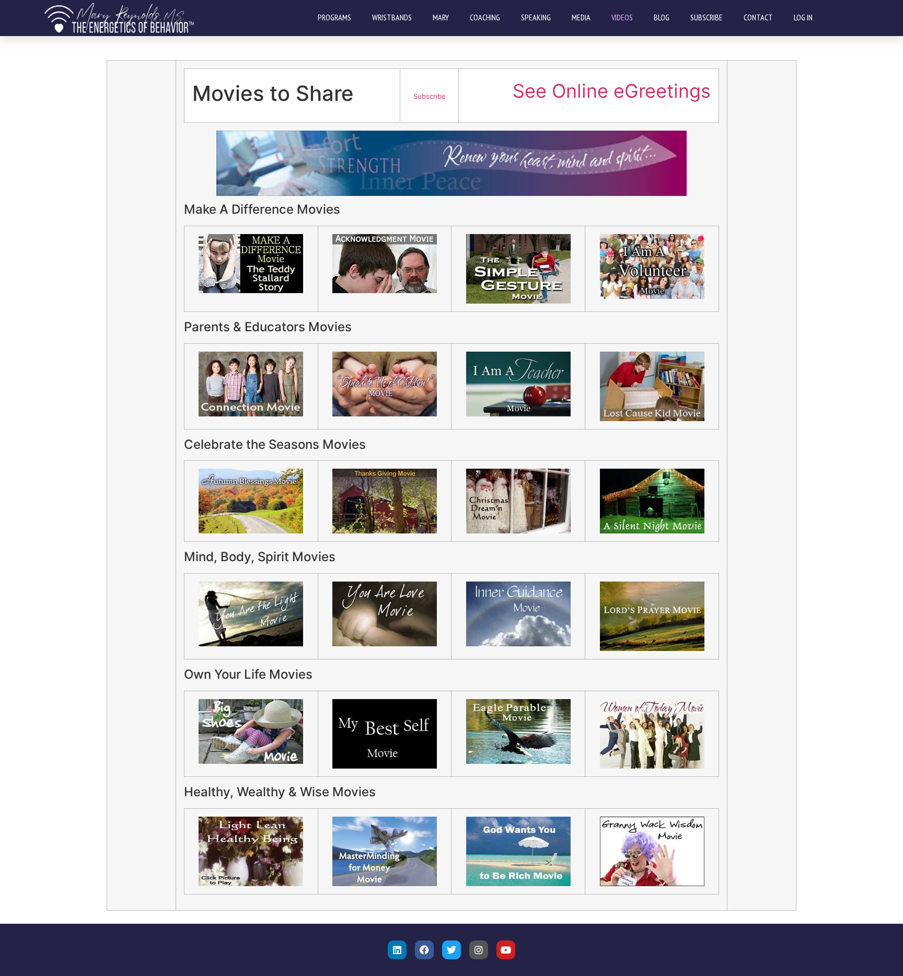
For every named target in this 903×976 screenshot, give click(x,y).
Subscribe (429, 96)
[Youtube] (505, 949)
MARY (441, 17)
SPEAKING (536, 17)
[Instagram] (478, 949)
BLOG (661, 17)
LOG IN (803, 17)
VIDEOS (622, 17)
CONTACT (758, 17)
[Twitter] (451, 949)
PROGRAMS (334, 17)
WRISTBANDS (392, 17)
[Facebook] (424, 949)
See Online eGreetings (612, 90)
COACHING (485, 17)
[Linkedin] (397, 949)
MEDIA (581, 17)
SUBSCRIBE (706, 17)
